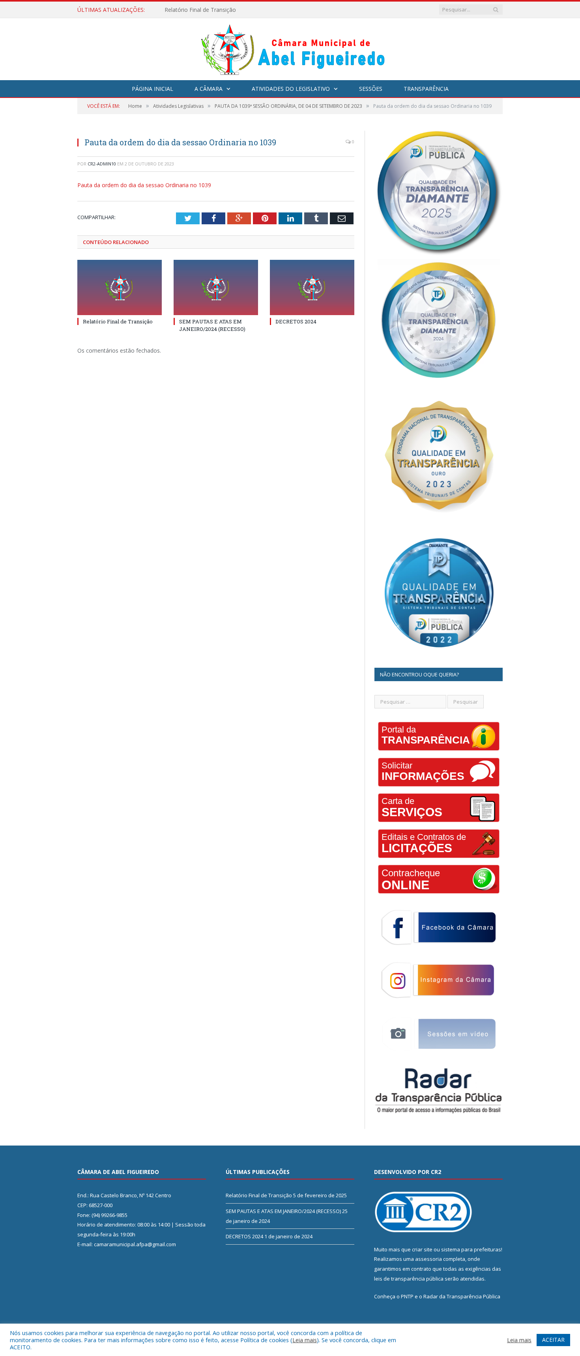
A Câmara (209, 88)
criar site (422, 1249)
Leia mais (304, 1340)
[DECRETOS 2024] (312, 287)
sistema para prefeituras (471, 1249)
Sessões (370, 88)
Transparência (426, 88)
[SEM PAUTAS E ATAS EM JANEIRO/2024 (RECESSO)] (216, 287)
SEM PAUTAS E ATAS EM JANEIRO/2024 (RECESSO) (230, 9)
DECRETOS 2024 (295, 321)
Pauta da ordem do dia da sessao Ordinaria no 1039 (144, 185)
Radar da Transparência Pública (461, 1296)
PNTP (407, 1296)
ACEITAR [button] (553, 1339)
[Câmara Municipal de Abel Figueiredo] (290, 47)
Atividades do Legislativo (291, 88)
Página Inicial (152, 88)
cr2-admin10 (102, 164)
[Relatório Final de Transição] (119, 287)
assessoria (428, 1258)
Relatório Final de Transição (118, 321)
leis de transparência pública (408, 1278)
